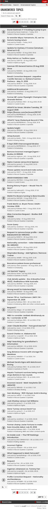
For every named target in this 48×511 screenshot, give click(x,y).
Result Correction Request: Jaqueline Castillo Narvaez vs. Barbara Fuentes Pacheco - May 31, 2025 (24, 79)
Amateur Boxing (20, 390)
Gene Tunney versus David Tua (21, 409)
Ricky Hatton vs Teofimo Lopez (21, 58)
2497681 (19, 198)
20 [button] (32, 22)
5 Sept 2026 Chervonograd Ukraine (23, 144)
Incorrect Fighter (14, 445)
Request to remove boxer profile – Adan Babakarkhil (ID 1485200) (25, 233)
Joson (18, 328)
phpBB (23, 506)
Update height (13, 128)
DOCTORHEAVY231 (22, 440)
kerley (18, 219)
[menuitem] (47, 5)
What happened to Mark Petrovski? (23, 453)
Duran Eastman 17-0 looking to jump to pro (26, 30)
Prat (17, 463)
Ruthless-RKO (21, 102)
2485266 (19, 346)
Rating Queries (19, 442)
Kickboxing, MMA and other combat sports (29, 304)
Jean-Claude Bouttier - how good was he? (26, 326)
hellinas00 (20, 190)
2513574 (19, 84)
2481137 (19, 395)
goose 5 (19, 164)
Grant (18, 273)
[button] (14, 22)
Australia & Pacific (21, 276)
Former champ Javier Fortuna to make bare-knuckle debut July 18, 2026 (24, 425)
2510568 (19, 130)
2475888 (19, 481)
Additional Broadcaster (17, 89)
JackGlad (19, 91)
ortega (18, 310)
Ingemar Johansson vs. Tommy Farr (23, 469)
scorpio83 (20, 336)
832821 (18, 53)
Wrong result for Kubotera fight (21, 289)
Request (11, 461)
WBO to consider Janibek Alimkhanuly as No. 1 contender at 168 (25, 316)
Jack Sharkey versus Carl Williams (22, 401)
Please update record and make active (25, 170)
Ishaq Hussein (13, 136)
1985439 (19, 387)
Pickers (18, 42)
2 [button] (19, 22)
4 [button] (24, 22)
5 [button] (27, 22)
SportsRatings (21, 455)
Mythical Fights (19, 63)
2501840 (19, 284)
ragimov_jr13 (21, 156)
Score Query (12, 224)
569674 (19, 237)
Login (45, 1)
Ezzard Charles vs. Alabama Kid (21, 334)
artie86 (18, 258)
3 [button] (22, 22)
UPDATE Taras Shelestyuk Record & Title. (25, 120)
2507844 (19, 180)
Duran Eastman (22, 32)
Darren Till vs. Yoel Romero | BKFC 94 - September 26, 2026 (24, 298)
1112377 (18, 172)
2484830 (19, 357)
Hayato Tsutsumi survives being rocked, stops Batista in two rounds (25, 373)
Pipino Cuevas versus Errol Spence (22, 162)
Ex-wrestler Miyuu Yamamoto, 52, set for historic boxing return (25, 39)
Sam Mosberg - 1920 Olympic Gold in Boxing (27, 393)
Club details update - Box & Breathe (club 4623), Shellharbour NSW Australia (26, 280)
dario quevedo (21, 266)
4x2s (9, 417)
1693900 (19, 448)
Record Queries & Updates (23, 34)
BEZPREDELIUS (21, 115)
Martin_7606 (21, 138)
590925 (19, 71)
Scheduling (18, 73)
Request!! (11, 307)
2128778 (19, 61)
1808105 (19, 292)
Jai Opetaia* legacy (16, 271)
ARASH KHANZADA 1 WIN (17, 178)
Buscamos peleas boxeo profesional (23, 263)
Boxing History (19, 140)
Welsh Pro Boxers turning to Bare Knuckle (26, 196)
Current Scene (19, 44)
